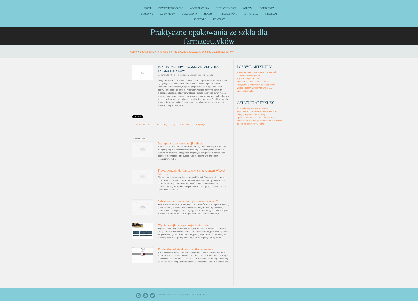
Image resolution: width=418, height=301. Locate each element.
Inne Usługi (164, 51)
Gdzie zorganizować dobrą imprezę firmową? (188, 201)
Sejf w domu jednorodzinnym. (250, 78)
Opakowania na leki (245, 91)
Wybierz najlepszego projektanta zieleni (184, 225)
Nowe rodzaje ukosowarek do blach (253, 82)
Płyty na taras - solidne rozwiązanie (252, 108)
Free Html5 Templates (195, 294)
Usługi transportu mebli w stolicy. (251, 114)
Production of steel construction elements (185, 249)
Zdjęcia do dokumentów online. (251, 124)
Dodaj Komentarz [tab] (142, 125)
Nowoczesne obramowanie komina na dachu (257, 111)
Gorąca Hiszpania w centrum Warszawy (254, 88)
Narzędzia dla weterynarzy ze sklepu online (256, 85)
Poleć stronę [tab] (161, 125)
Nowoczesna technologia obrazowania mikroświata (259, 121)
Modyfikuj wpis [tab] (202, 125)
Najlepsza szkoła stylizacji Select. (180, 143)
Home (133, 51)
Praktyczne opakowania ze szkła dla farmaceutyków (203, 51)
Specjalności (147, 51)
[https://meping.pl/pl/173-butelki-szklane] (142, 64)
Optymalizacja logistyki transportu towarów (255, 118)
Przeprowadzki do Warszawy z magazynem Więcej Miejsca (191, 172)
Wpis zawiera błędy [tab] (181, 125)
